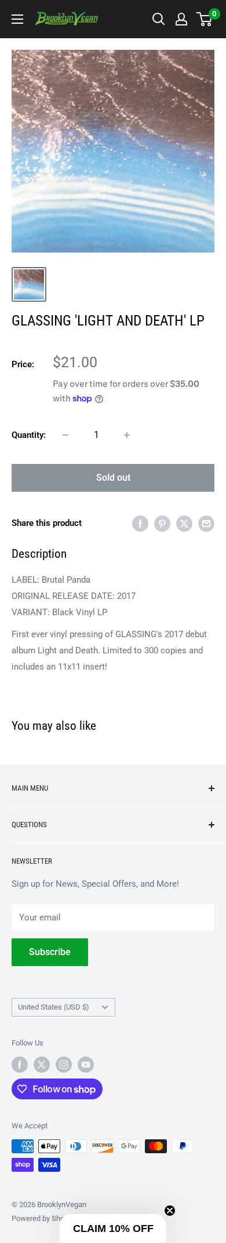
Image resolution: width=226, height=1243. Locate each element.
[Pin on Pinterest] (162, 523)
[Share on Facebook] (140, 523)
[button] (113, 1228)
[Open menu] (17, 19)
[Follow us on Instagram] (64, 1064)
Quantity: (29, 435)
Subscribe (50, 951)
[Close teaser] (170, 1210)
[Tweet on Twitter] (184, 523)
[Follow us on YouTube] (86, 1064)
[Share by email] (206, 523)
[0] (205, 19)
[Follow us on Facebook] (20, 1064)
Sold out (113, 477)
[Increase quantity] (127, 435)
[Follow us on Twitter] (42, 1064)
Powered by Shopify (44, 1218)
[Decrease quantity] (65, 435)
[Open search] (158, 19)
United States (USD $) (53, 1007)
